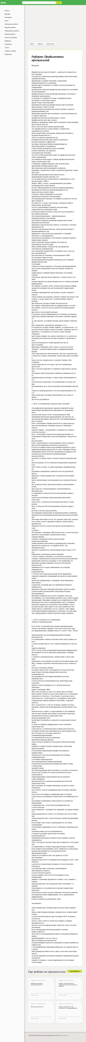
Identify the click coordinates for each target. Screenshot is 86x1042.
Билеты (7, 10)
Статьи (7, 47)
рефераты (40, 43)
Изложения (8, 17)
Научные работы (10, 34)
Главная (32, 43)
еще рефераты (74, 971)
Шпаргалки (8, 54)
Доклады (7, 14)
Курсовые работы (10, 27)
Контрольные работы (11, 24)
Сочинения (8, 44)
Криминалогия (51, 43)
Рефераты (8, 41)
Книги (6, 20)
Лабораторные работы (12, 31)
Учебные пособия (10, 51)
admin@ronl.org (64, 1035)
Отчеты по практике (11, 37)
